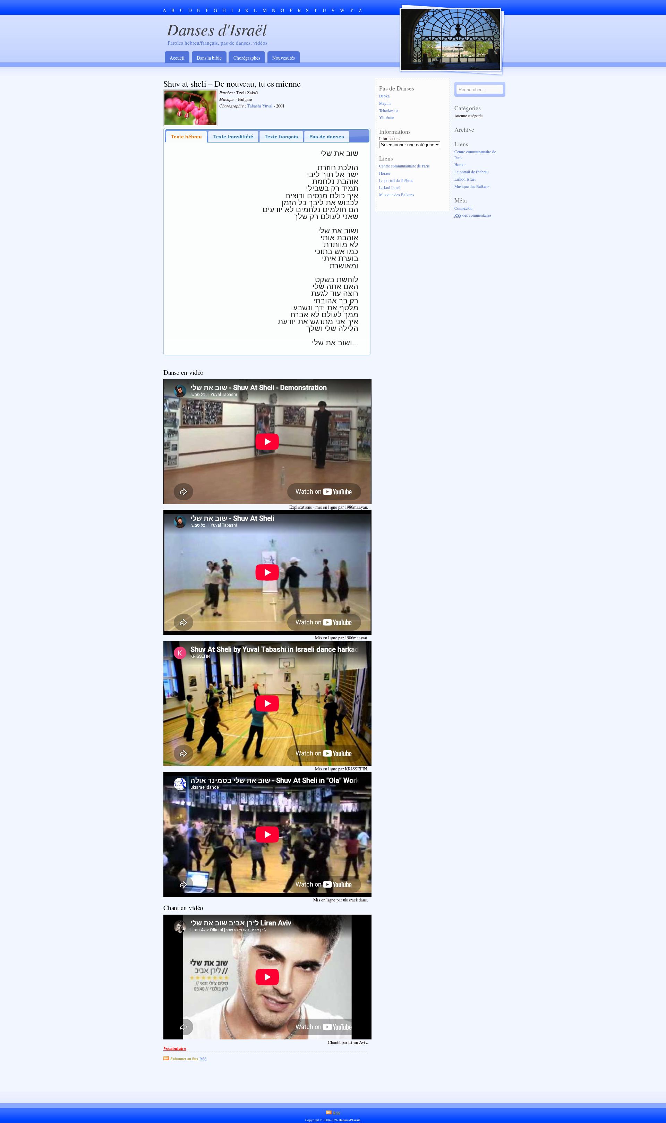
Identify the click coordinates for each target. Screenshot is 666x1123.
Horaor (385, 173)
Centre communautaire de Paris (404, 166)
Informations (389, 138)
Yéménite (386, 117)
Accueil (177, 57)
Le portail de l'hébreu (396, 180)
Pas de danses (326, 136)
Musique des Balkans (396, 195)
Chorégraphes (246, 57)
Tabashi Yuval (260, 106)
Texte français (281, 136)
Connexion (463, 208)
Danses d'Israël (217, 29)
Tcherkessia (388, 110)
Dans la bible (209, 57)
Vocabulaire (174, 1048)
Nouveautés (283, 57)
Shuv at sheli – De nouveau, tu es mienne (232, 83)
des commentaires (473, 215)
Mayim (385, 103)
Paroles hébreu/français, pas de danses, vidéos (217, 42)
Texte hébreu (186, 136)
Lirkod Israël (389, 187)
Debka (384, 95)
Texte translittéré (233, 136)
